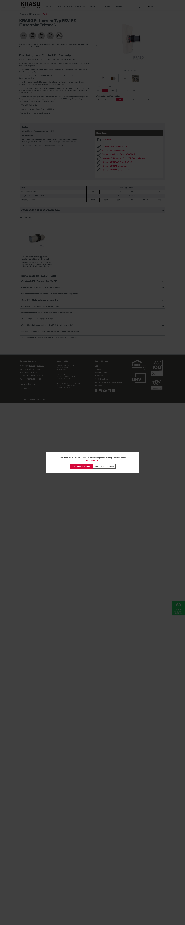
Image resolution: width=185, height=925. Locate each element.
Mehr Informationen (92, 460)
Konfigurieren (99, 466)
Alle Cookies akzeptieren (81, 466)
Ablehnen (110, 466)
